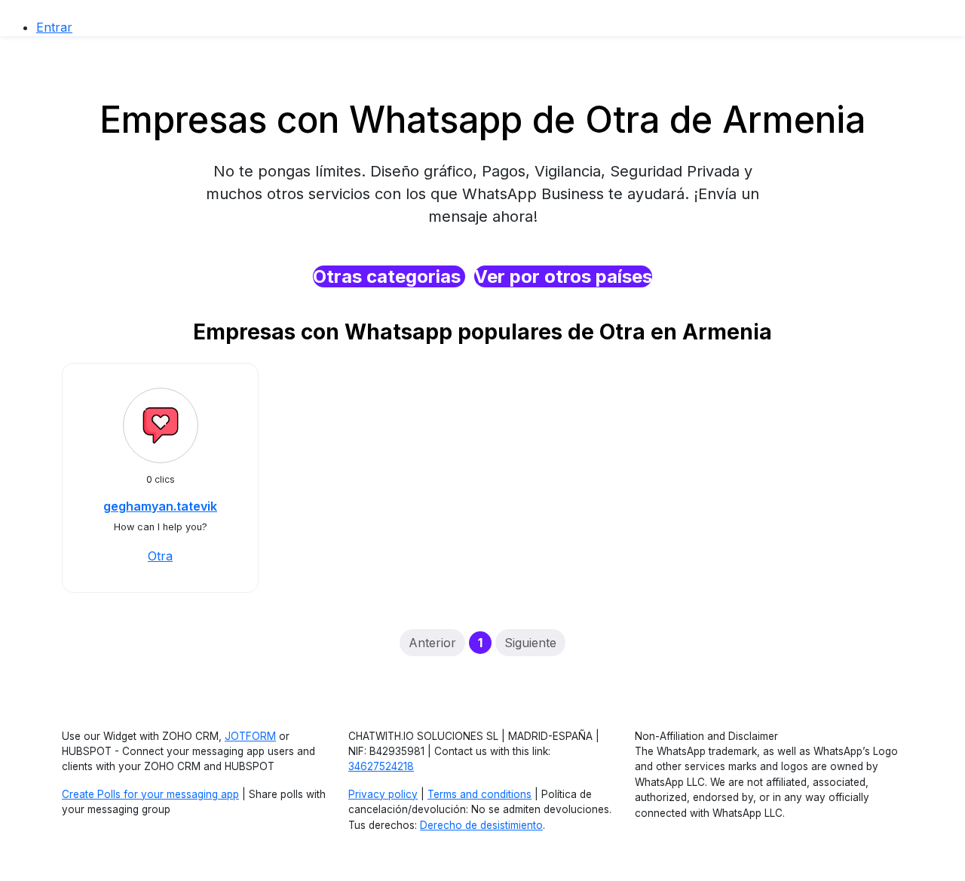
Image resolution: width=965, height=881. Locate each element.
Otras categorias (389, 276)
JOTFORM (250, 736)
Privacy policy (383, 794)
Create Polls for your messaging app (150, 794)
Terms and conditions (479, 794)
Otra (160, 555)
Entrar (54, 27)
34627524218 (381, 766)
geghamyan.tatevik (160, 506)
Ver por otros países (563, 276)
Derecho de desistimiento (481, 825)
